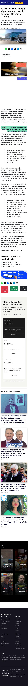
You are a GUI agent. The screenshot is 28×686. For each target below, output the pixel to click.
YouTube (23, 289)
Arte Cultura (10, 659)
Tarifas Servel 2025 (15, 674)
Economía (18, 656)
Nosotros (12, 669)
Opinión (17, 641)
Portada (17, 636)
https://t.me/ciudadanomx (12, 264)
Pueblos (24, 656)
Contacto (3, 626)
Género (12, 657)
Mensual (16, 314)
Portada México (15, 28)
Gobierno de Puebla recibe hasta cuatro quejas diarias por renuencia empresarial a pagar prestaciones (14, 129)
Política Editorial (5, 621)
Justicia (3, 657)
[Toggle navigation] (25, 2)
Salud (7, 657)
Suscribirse (14, 334)
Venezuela (3, 641)
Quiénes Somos (5, 619)
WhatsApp (14, 289)
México (3, 28)
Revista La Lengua (20, 648)
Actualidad (18, 639)
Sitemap (23, 674)
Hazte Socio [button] (19, 2)
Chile (2, 636)
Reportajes (18, 646)
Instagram (18, 621)
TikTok (16, 628)
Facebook (17, 619)
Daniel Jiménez (6, 54)
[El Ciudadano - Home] (7, 3)
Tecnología (18, 659)
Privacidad (4, 628)
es (18, 676)
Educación (4, 659)
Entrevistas (18, 643)
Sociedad (23, 657)
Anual (22, 314)
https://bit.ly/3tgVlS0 (10, 262)
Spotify (17, 630)
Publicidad (3, 623)
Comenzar (14, 353)
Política (3, 656)
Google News (5, 290)
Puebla (8, 28)
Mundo (3, 646)
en (21, 676)
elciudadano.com (9, 266)
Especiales (17, 657)
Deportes (3, 661)
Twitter (17, 623)
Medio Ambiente (10, 656)
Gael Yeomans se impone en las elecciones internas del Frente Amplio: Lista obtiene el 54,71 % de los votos (14, 520)
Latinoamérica (5, 643)
